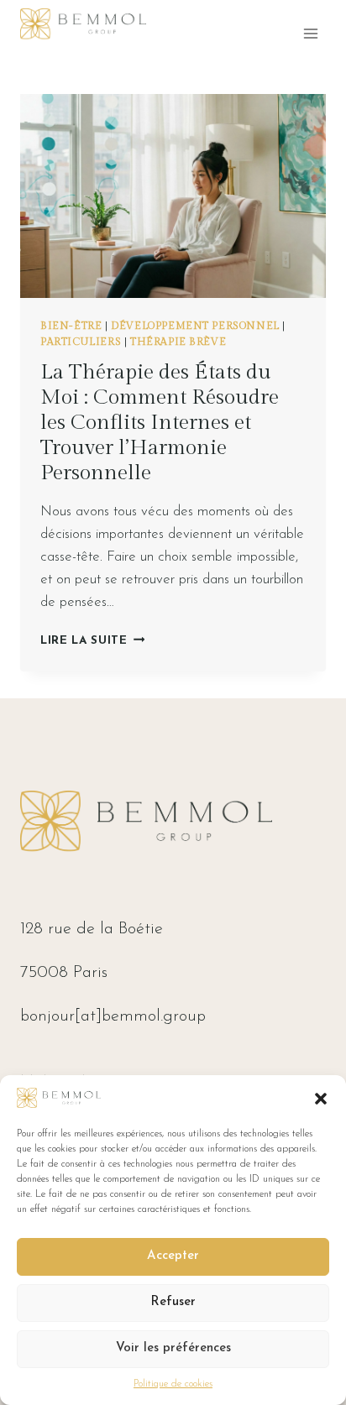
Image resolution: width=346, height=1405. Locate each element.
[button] (320, 1098)
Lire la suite (92, 640)
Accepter (173, 1256)
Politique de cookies (173, 1384)
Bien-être (71, 326)
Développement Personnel (195, 326)
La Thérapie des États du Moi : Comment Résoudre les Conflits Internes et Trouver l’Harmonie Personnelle (159, 422)
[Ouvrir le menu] (310, 33)
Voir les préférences (173, 1348)
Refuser (173, 1302)
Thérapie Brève (178, 341)
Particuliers (80, 341)
